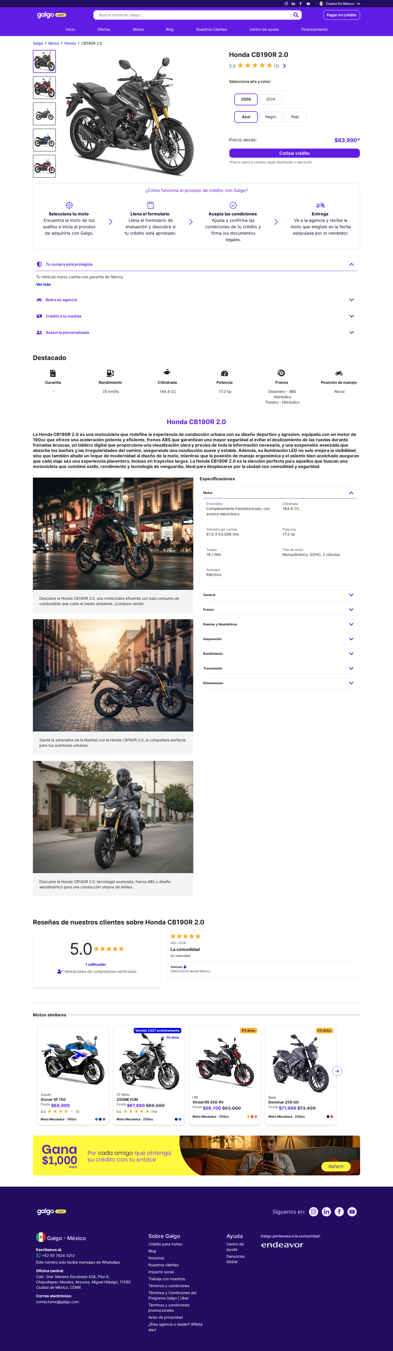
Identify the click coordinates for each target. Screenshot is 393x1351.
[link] (286, 3)
